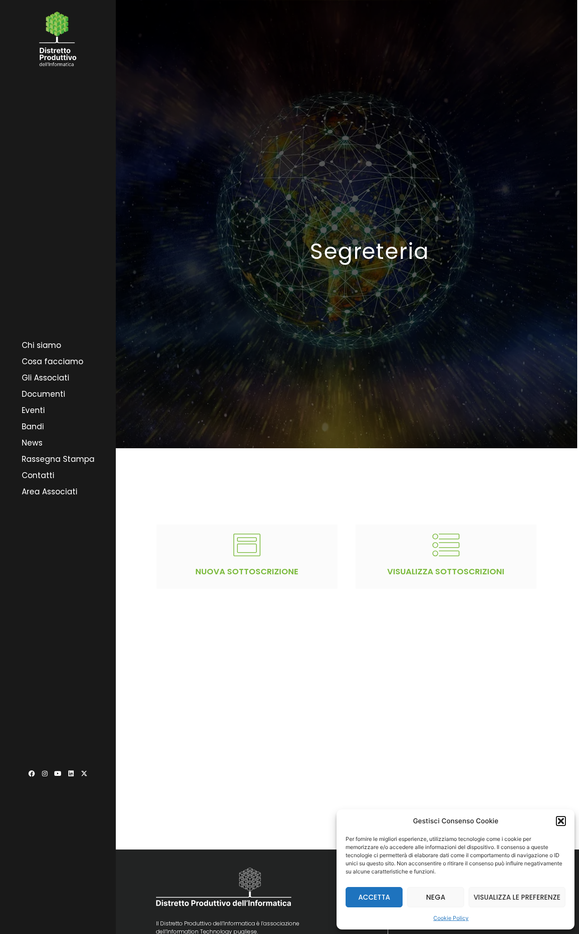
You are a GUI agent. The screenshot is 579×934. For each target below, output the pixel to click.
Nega (435, 897)
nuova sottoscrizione (247, 571)
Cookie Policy (451, 918)
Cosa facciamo (52, 361)
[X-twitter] (84, 773)
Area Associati (49, 491)
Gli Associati (45, 377)
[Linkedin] (71, 773)
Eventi (33, 410)
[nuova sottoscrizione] (247, 545)
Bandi (33, 426)
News (32, 442)
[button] (560, 821)
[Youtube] (58, 773)
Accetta (374, 897)
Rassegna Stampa (58, 459)
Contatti (38, 475)
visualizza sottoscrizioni (445, 571)
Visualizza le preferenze (517, 897)
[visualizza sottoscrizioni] (446, 545)
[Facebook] (31, 773)
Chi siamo (41, 345)
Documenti (43, 394)
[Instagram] (44, 773)
